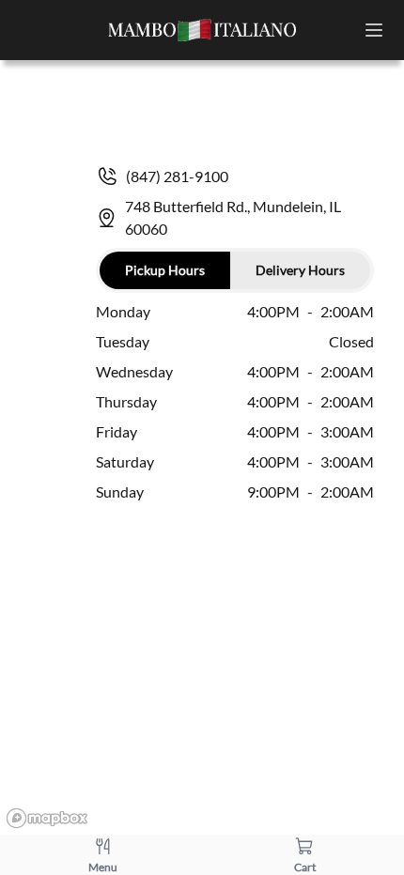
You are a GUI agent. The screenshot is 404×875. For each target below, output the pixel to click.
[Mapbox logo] (47, 818)
